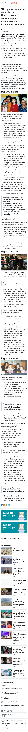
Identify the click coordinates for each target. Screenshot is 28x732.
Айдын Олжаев (5, 31)
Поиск (24, 3)
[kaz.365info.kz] (14, 3)
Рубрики (6, 3)
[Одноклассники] (4, 505)
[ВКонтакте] (2, 505)
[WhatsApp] (6, 505)
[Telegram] (9, 505)
